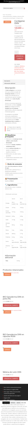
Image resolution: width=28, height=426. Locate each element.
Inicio (4, 14)
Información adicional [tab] (9, 83)
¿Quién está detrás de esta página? (12, 395)
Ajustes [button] (18, 402)
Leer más (23, 402)
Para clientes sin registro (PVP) (11, 389)
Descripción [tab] (7, 81)
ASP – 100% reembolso (9, 400)
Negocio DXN (7, 398)
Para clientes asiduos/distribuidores (19, 73)
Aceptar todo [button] (6, 402)
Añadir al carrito (19, 57)
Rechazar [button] (13, 402)
